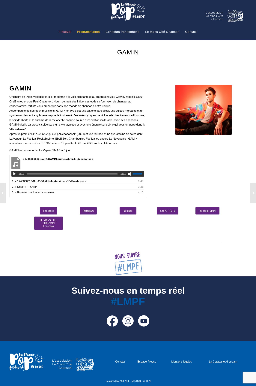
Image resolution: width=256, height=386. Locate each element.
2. (24, 186)
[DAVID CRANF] (3, 193)
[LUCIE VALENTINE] (253, 193)
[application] (77, 174)
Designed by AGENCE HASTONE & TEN (128, 381)
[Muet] (130, 174)
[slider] (138, 174)
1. (49, 181)
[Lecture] (14, 174)
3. (33, 192)
